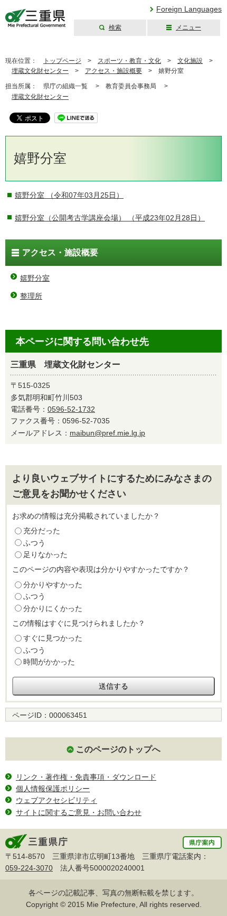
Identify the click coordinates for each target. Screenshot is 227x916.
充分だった (41, 530)
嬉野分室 (35, 278)
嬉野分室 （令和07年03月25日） (69, 195)
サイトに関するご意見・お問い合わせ (78, 812)
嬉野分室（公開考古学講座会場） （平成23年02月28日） (110, 218)
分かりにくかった (52, 608)
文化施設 (190, 60)
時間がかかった (49, 662)
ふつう (34, 543)
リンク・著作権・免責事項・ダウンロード (86, 777)
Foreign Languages (189, 9)
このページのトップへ (118, 749)
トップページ (62, 60)
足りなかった (45, 554)
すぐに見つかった (52, 638)
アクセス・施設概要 (113, 71)
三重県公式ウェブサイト (35, 18)
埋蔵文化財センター (40, 71)
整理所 (31, 296)
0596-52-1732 (71, 409)
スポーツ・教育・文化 (129, 60)
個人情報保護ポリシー (53, 788)
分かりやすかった (52, 584)
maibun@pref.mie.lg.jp (107, 433)
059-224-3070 (29, 868)
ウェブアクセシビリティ (56, 800)
